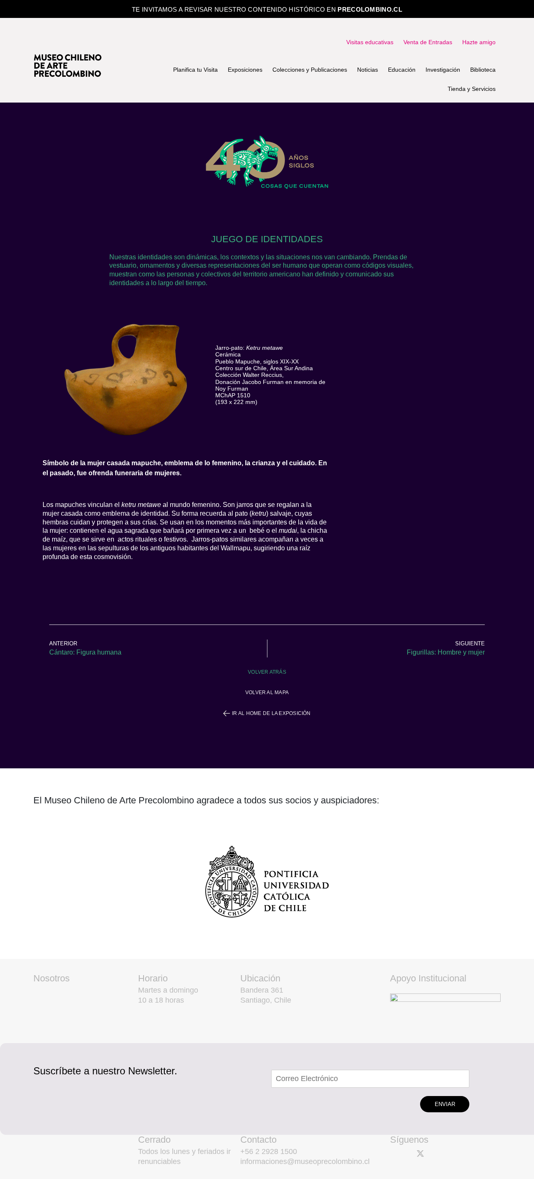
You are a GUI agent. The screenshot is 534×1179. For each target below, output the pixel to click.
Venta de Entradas (427, 42)
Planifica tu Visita (195, 69)
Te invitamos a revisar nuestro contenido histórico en (267, 9)
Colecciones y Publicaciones (309, 69)
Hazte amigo (479, 42)
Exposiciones (245, 69)
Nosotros (51, 978)
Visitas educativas (369, 42)
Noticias (367, 69)
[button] (267, 672)
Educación (402, 69)
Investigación (443, 69)
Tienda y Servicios (472, 88)
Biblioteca (483, 69)
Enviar (445, 1104)
